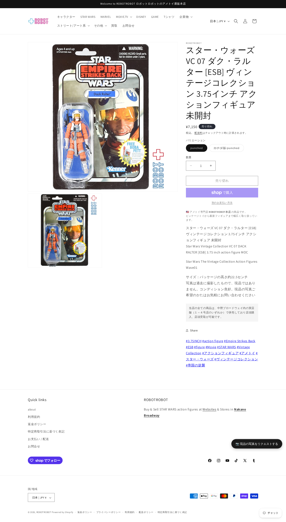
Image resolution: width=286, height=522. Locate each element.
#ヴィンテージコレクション (236, 359)
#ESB (189, 347)
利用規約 (34, 416)
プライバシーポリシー (108, 512)
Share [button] (194, 330)
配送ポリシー (146, 512)
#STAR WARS (226, 347)
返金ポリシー (37, 424)
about (32, 409)
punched (198, 149)
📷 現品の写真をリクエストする (257, 443)
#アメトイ (247, 353)
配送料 (198, 132)
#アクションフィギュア (220, 353)
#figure (199, 347)
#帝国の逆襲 (195, 365)
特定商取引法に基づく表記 (46, 431)
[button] (123, 16)
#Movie (211, 347)
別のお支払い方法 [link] (222, 202)
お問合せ (34, 446)
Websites (209, 409)
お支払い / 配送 (38, 439)
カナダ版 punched (228, 149)
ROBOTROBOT (43, 512)
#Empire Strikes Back (239, 341)
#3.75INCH (193, 341)
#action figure (212, 341)
